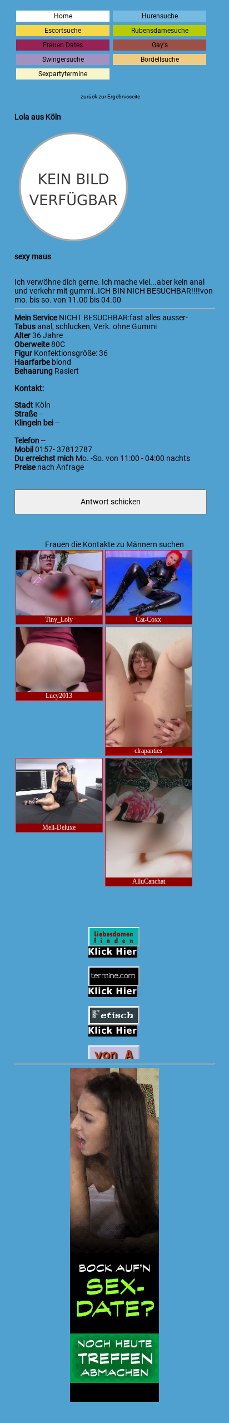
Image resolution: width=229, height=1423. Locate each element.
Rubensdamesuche (159, 30)
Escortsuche (62, 30)
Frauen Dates (63, 45)
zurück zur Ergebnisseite (110, 96)
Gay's (160, 45)
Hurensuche (160, 16)
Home (63, 16)
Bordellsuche (160, 59)
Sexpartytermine (62, 74)
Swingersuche (63, 59)
